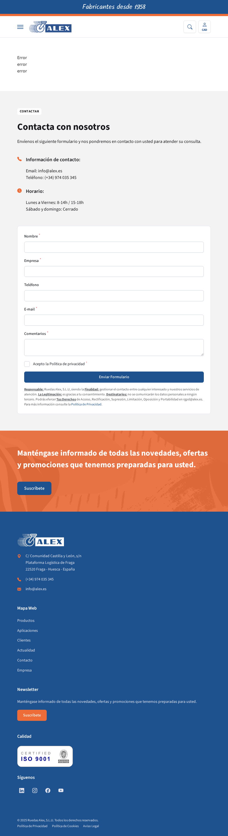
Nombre (31, 236)
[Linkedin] (21, 791)
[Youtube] (60, 791)
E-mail (29, 309)
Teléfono (31, 285)
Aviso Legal (91, 826)
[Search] (190, 27)
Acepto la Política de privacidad (59, 364)
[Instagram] (34, 791)
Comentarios (35, 334)
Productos (25, 620)
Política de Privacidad (86, 404)
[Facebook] (47, 791)
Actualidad (26, 650)
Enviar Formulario (114, 377)
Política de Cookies (65, 826)
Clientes (24, 640)
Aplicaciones (27, 630)
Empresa (31, 261)
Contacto (25, 660)
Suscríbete (34, 488)
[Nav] (20, 27)
